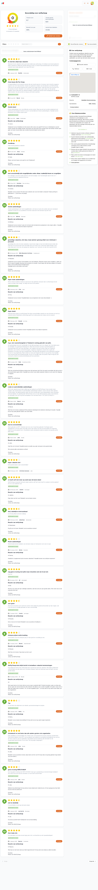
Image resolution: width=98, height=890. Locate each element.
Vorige (5, 861)
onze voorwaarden (86, 134)
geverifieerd (76, 152)
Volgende (91, 861)
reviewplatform (89, 138)
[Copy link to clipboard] (84, 3)
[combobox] (26, 44)
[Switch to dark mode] (88, 3)
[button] (82, 162)
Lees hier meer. (79, 156)
